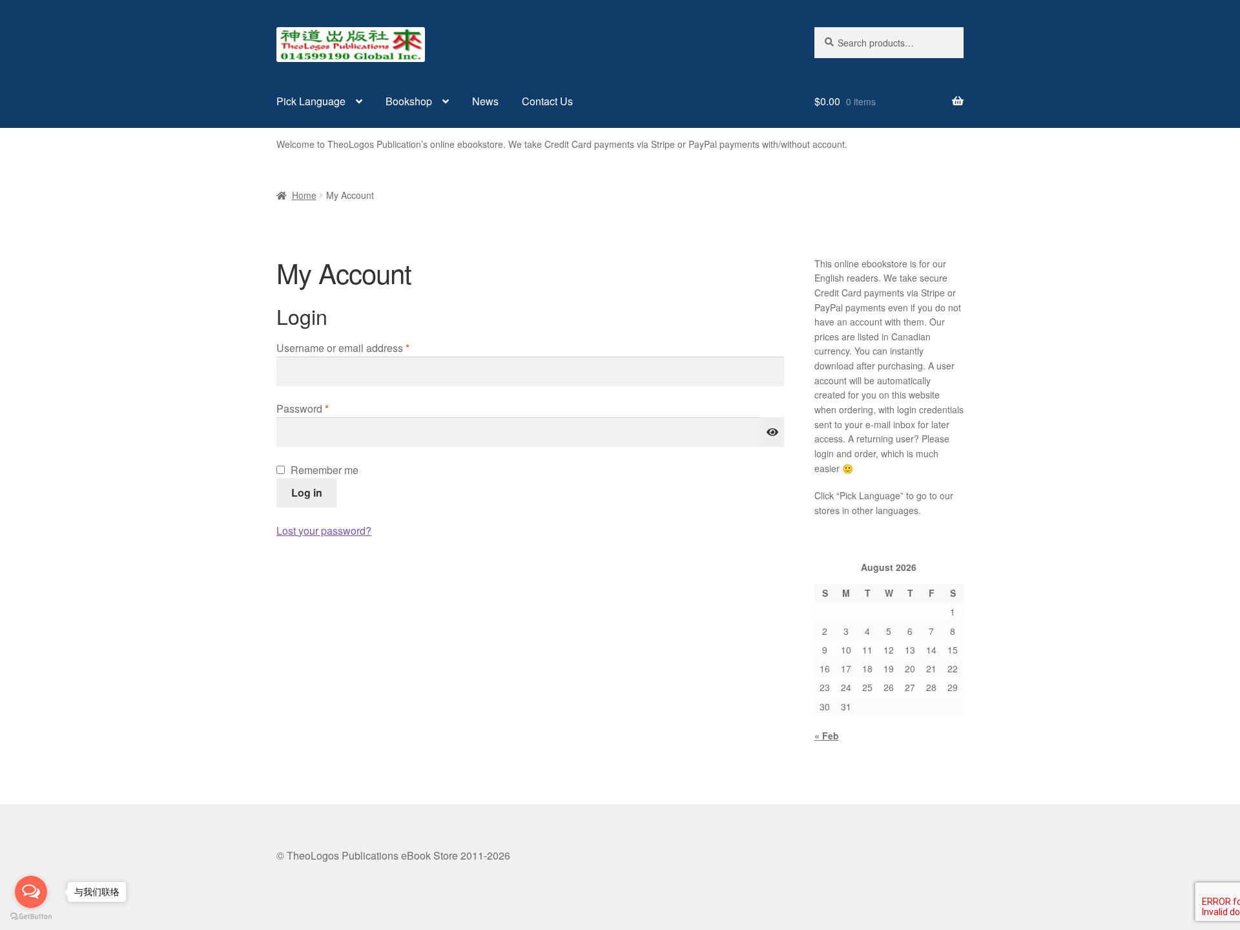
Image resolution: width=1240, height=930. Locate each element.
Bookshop (409, 101)
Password (323, 408)
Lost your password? (323, 530)
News (485, 101)
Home (304, 195)
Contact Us (547, 101)
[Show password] (772, 432)
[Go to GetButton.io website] (31, 917)
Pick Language (311, 101)
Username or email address (363, 347)
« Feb (826, 735)
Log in (306, 492)
